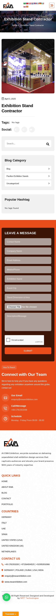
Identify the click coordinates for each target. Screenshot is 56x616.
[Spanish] (27, 6)
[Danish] (30, 3)
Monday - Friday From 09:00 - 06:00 (27, 420)
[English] (35, 3)
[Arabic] (24, 3)
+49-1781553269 (19, 410)
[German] (40, 3)
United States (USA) (12, 540)
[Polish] (24, 6)
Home (28, 25)
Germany (7, 517)
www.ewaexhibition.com (15, 582)
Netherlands (9, 551)
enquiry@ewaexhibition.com (24, 399)
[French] (37, 3)
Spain (4, 534)
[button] (6, 597)
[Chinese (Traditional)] (27, 3)
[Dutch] (32, 3)
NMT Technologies (29, 598)
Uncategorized (13, 183)
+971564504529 (27, 564)
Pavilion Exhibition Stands (17, 176)
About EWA (7, 487)
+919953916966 (43, 564)
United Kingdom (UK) (12, 546)
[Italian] (43, 3)
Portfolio (7, 504)
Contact (6, 498)
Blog (8, 169)
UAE (4, 528)
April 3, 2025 (10, 99)
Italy (4, 523)
